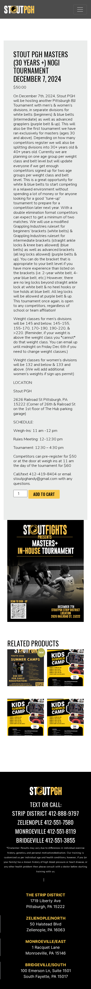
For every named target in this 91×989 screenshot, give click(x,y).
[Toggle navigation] (80, 9)
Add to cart (44, 494)
